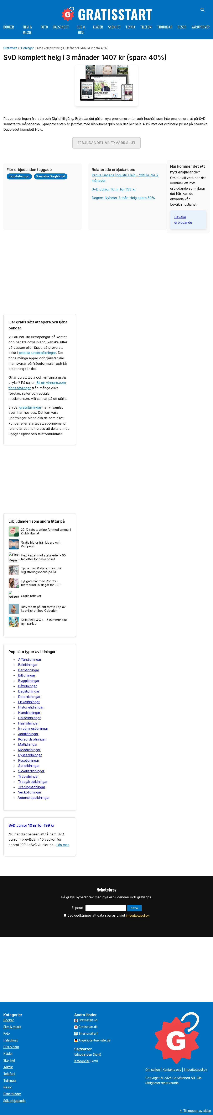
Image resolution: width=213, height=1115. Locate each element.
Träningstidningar (31, 787)
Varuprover (201, 27)
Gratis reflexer (31, 596)
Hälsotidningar (29, 718)
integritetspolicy (137, 915)
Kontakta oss (171, 1070)
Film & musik (12, 1027)
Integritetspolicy (195, 1070)
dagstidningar (19, 176)
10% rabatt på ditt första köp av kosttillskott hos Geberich (43, 609)
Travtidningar (28, 776)
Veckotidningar (29, 792)
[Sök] (202, 10)
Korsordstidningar (32, 739)
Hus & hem (11, 1047)
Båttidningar (27, 686)
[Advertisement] (106, 265)
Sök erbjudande (14, 1101)
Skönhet (114, 27)
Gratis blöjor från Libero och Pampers (40, 544)
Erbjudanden (83, 1054)
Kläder (98, 27)
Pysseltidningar (30, 755)
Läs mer (62, 845)
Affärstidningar (29, 659)
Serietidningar (29, 766)
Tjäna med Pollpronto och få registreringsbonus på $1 (41, 570)
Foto (44, 27)
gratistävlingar (30, 407)
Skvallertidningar (31, 771)
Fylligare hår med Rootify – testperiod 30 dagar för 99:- (41, 583)
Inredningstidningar (33, 728)
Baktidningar (28, 665)
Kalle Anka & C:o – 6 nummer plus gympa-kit (44, 621)
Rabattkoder (12, 1094)
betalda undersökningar (37, 353)
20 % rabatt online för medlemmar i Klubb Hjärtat (46, 531)
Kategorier (81, 1061)
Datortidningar (29, 697)
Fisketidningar (29, 702)
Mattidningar (28, 744)
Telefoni (146, 27)
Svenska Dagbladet (50, 176)
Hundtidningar (29, 713)
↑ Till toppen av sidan (195, 1111)
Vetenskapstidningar (34, 798)
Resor (182, 27)
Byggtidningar (29, 681)
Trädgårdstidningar (33, 782)
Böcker (8, 27)
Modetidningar (29, 750)
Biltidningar (26, 675)
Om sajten (152, 1070)
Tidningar (165, 27)
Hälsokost (61, 27)
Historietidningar (31, 707)
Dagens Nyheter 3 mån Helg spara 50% (123, 198)
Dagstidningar (29, 691)
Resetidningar (28, 760)
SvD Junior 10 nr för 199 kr (114, 189)
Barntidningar (28, 670)
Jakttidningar (28, 734)
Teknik (130, 27)
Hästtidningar (28, 723)
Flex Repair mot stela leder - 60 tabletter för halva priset (43, 557)
